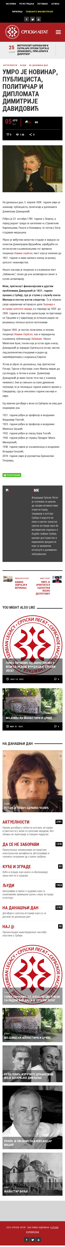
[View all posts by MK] (28, 122)
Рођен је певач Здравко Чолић (26, 808)
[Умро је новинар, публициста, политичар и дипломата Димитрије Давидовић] (32, 168)
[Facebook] (26, 19)
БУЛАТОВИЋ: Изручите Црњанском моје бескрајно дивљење (28, 1076)
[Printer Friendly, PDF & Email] (11, 474)
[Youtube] (38, 19)
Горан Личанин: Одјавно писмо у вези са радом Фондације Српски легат (32, 998)
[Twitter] (32, 19)
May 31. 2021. (17, 727)
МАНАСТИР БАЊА (16, 1191)
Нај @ (32, 926)
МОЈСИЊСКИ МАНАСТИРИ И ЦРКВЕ (27, 1037)
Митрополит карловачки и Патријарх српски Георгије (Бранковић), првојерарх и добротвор (33, 49)
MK (36, 122)
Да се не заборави (32, 844)
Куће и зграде (32, 866)
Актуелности (10, 65)
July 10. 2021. (17, 679)
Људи (23, 65)
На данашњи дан (38, 65)
